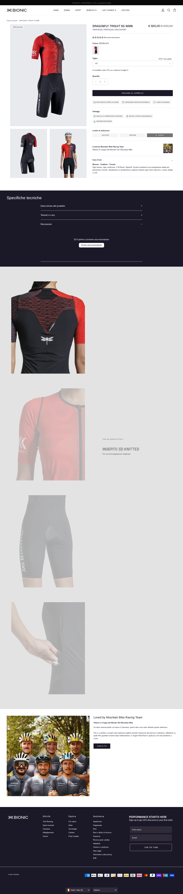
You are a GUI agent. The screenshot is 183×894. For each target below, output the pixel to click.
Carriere (71, 833)
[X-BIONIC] (17, 10)
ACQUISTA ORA (104, 2)
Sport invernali (48, 825)
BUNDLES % (91, 10)
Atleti (70, 825)
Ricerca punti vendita (101, 840)
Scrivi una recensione (91, 245)
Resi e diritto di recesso (102, 833)
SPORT (78, 10)
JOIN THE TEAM (151, 847)
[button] (98, 37)
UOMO (56, 10)
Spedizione (97, 822)
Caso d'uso (97, 160)
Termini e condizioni (101, 847)
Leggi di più (102, 746)
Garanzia (96, 836)
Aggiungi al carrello (132, 93)
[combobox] (78, 890)
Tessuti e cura (48, 215)
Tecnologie (72, 829)
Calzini (45, 836)
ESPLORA (126, 10)
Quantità (95, 76)
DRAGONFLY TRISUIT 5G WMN (29, 20)
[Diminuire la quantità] (95, 82)
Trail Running (48, 822)
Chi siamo (72, 822)
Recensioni (46, 224)
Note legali (97, 851)
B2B (94, 858)
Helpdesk (96, 844)
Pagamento (97, 825)
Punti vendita (73, 836)
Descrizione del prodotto (53, 206)
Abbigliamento (48, 833)
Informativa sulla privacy (102, 855)
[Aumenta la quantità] (105, 82)
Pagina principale (12, 20)
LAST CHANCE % (109, 10)
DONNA (67, 10)
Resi (95, 829)
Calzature (46, 829)
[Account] (162, 10)
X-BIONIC (16, 874)
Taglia (94, 58)
